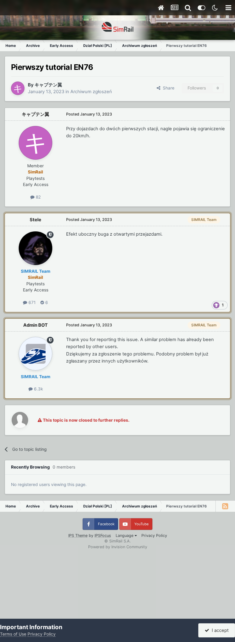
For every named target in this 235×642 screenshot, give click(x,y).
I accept (219, 630)
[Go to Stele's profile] (35, 248)
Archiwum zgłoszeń (91, 91)
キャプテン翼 (48, 85)
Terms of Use (13, 634)
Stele (35, 219)
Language (125, 535)
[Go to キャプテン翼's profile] (17, 88)
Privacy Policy (154, 535)
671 (31, 302)
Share (167, 87)
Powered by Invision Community (117, 547)
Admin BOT (35, 325)
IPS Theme (78, 535)
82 (38, 197)
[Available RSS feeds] (225, 506)
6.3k (38, 388)
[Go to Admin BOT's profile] (35, 353)
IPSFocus (103, 535)
